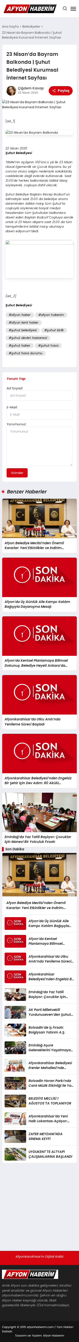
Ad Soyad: (15, 388)
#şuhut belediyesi (23, 330)
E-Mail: (12, 407)
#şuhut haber (20, 345)
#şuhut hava (48, 345)
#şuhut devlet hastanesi (28, 338)
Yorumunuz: (16, 424)
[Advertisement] (39, 1204)
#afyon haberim (51, 315)
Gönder (17, 472)
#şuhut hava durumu (25, 353)
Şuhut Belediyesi (18, 153)
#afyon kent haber (23, 322)
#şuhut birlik (54, 330)
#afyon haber (20, 315)
